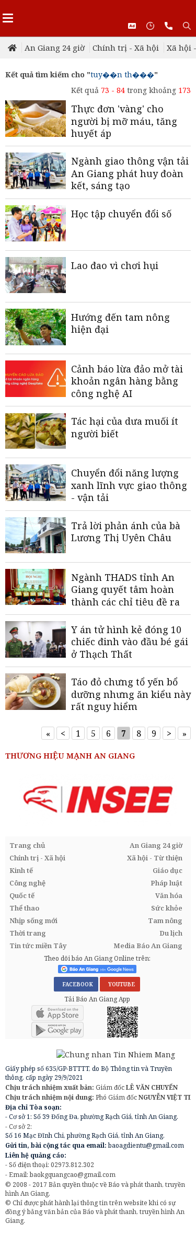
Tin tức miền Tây (37, 945)
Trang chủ (27, 845)
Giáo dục (167, 870)
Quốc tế (21, 895)
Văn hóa (168, 895)
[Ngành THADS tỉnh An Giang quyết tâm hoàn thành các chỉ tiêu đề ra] (35, 588)
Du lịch (170, 933)
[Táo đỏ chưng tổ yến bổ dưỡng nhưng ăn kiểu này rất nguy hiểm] (35, 692)
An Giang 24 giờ (55, 47)
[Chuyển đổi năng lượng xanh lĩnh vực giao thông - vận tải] (35, 483)
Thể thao (24, 908)
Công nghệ (27, 883)
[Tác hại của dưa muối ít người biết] (35, 432)
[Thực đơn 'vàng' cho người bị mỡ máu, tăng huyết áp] (35, 119)
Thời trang (27, 933)
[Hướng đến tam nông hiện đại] (35, 328)
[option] (98, 800)
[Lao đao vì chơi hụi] (35, 276)
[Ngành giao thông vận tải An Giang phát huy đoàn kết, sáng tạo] (35, 172)
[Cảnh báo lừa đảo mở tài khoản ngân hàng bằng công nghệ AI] (35, 379)
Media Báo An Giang (147, 945)
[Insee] (98, 800)
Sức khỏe (166, 908)
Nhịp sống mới (33, 920)
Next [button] (183, 800)
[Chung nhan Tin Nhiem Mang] (90, 1053)
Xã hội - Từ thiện (154, 857)
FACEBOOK (76, 984)
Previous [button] (13, 800)
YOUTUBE (120, 984)
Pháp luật (166, 883)
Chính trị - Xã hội (126, 47)
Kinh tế (21, 870)
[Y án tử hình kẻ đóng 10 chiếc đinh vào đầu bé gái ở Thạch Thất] (35, 640)
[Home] (13, 47)
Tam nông (165, 920)
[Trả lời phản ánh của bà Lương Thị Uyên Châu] (35, 536)
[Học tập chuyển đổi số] (35, 224)
